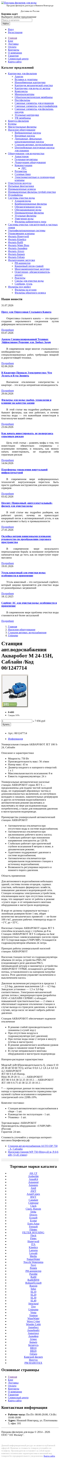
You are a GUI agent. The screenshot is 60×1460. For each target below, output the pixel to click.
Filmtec (33, 1229)
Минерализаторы (24, 94)
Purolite (33, 1274)
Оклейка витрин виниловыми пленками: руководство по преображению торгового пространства (26, 539)
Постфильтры (22, 100)
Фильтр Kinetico (17, 239)
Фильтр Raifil (15, 242)
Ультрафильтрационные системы (26, 230)
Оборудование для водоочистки (26, 153)
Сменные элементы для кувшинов (34, 103)
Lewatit (33, 1253)
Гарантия (13, 55)
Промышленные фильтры (29, 212)
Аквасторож (22, 156)
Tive (33, 1306)
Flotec (33, 1238)
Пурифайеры (15, 195)
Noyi (33, 1265)
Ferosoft (33, 1226)
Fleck (33, 1235)
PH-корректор (22, 263)
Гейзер (33, 1354)
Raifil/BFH (33, 1279)
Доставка (13, 43)
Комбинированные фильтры (31, 203)
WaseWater (33, 1318)
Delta (33, 1211)
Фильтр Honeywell (18, 236)
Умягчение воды (24, 218)
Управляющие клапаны (21, 233)
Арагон (19, 76)
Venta (33, 1312)
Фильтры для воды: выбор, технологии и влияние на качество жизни (26, 401)
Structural (33, 1303)
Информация (15, 738)
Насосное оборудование (21, 129)
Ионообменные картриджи (30, 82)
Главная (12, 38)
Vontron (33, 1315)
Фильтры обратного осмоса (30, 292)
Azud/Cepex (33, 1194)
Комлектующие (23, 165)
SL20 (33, 1294)
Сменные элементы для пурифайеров (36, 106)
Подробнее (7, 329)
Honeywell (33, 1241)
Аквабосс (33, 1327)
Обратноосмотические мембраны (34, 97)
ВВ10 (33, 1348)
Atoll (33, 1188)
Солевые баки (23, 174)
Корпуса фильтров (18, 120)
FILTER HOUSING (33, 1232)
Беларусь (33, 1345)
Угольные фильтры (25, 215)
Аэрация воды (23, 200)
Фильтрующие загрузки (21, 260)
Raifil (33, 1277)
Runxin (33, 1285)
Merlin (33, 1256)
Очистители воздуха (19, 183)
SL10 (33, 1291)
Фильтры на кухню (25, 289)
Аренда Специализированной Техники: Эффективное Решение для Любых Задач (26, 341)
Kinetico (33, 1247)
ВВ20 (33, 1351)
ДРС (23, 168)
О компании (15, 52)
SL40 (33, 1300)
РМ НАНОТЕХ (33, 1362)
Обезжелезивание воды (28, 206)
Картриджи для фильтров (22, 73)
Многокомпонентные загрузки (32, 269)
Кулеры (12, 123)
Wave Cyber (33, 1321)
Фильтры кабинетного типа (30, 221)
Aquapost (33, 1182)
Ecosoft (33, 1217)
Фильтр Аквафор (17, 248)
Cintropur (33, 1202)
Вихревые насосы (25, 135)
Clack (33, 1205)
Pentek (33, 1268)
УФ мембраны (23, 118)
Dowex (33, 1214)
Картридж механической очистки (34, 85)
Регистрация (15, 32)
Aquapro (33, 1185)
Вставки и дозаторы (26, 79)
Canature (33, 1200)
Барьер (33, 1342)
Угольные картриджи (27, 115)
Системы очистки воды (21, 197)
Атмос (33, 1339)
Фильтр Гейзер (16, 257)
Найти (6, 23)
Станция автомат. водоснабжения (34, 144)
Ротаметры (21, 171)
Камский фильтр (33, 1357)
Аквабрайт (33, 1330)
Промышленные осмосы (22, 189)
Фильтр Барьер (16, 254)
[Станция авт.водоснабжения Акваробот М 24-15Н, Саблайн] (14, 706)
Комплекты (21, 91)
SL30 (33, 1297)
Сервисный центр (18, 58)
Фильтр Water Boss (18, 245)
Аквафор (33, 1336)
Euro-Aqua (33, 1223)
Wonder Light (33, 1324)
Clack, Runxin (33, 1208)
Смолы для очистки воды (29, 280)
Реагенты (20, 277)
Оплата (12, 46)
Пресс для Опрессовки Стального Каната (26, 312)
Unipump (13, 635)
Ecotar (33, 1220)
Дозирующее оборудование (30, 162)
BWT (33, 1197)
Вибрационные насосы (28, 132)
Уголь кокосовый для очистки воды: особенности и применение (23, 574)
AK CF (33, 1173)
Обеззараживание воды (28, 209)
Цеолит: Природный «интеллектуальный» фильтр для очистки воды (26, 504)
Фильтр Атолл (16, 251)
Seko (33, 1288)
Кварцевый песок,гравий (29, 266)
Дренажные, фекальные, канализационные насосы (29, 140)
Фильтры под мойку (19, 286)
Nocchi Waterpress (33, 1262)
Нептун (33, 1359)
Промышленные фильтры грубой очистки (32, 192)
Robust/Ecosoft (33, 1282)
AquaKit (33, 1179)
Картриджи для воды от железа (32, 88)
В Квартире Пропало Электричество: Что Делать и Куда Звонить (26, 374)
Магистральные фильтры (22, 126)
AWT (33, 1191)
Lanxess (33, 1250)
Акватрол (33, 1333)
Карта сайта (15, 61)
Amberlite (33, 1176)
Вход (11, 29)
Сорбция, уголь (23, 283)
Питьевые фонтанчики (21, 186)
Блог (10, 40)
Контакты (13, 49)
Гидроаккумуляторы (26, 159)
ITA (33, 1244)
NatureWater (33, 1259)
